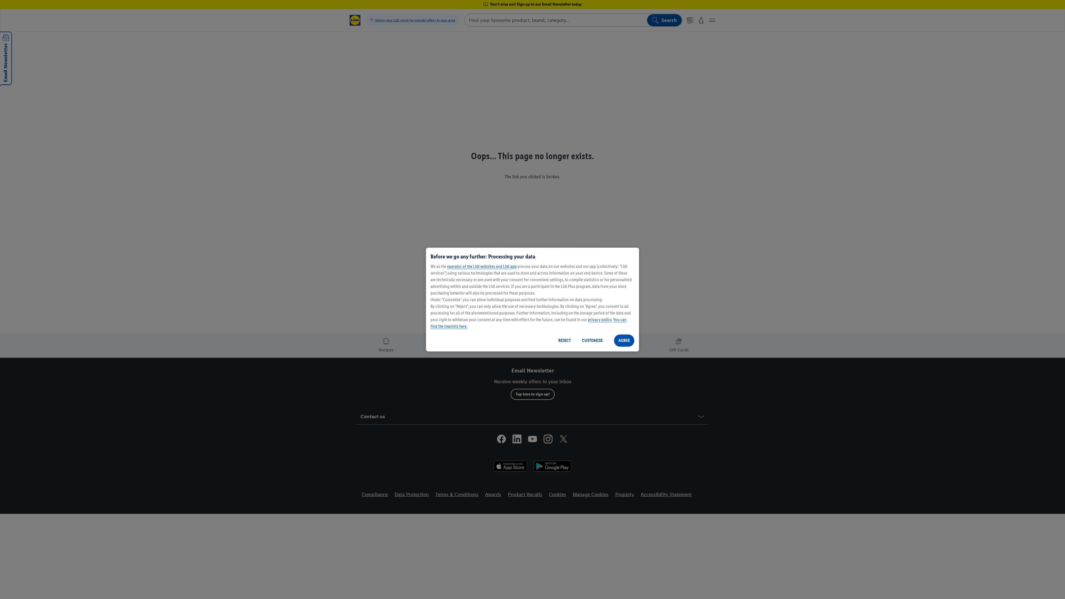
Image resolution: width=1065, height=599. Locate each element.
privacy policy (600, 319)
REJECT (564, 340)
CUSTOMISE (592, 340)
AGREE (624, 340)
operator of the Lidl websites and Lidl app (482, 266)
